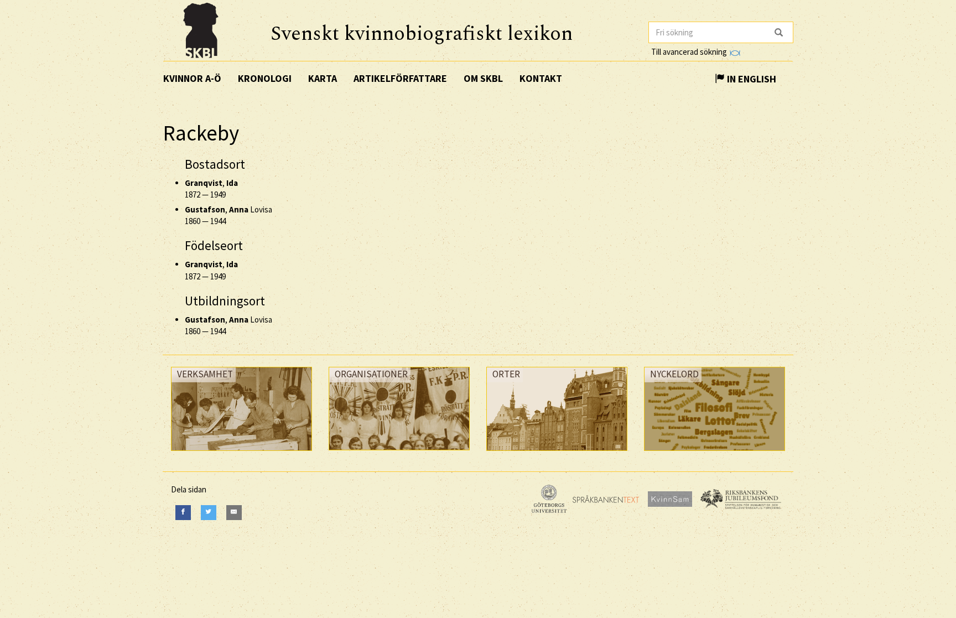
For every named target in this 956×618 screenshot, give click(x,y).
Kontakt (540, 78)
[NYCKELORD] (714, 453)
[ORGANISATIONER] (399, 453)
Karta (322, 78)
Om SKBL (483, 78)
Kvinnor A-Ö (192, 78)
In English (750, 78)
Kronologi (265, 78)
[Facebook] (183, 512)
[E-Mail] (234, 512)
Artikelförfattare (400, 78)
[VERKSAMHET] (241, 453)
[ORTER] (556, 453)
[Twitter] (208, 512)
